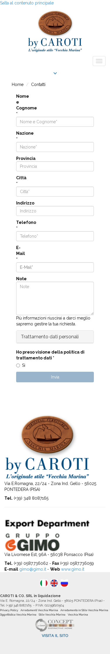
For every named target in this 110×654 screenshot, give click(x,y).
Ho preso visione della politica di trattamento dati (50, 355)
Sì (23, 365)
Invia (55, 377)
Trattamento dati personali (50, 336)
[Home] (55, 30)
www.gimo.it (72, 569)
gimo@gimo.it (32, 569)
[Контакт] (64, 583)
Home (17, 84)
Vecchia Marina (78, 614)
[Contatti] (44, 583)
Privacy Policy (9, 610)
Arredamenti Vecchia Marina (39, 610)
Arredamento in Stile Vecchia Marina (84, 610)
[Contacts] (54, 583)
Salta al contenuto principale (27, 3)
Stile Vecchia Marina (52, 614)
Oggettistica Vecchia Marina (18, 614)
